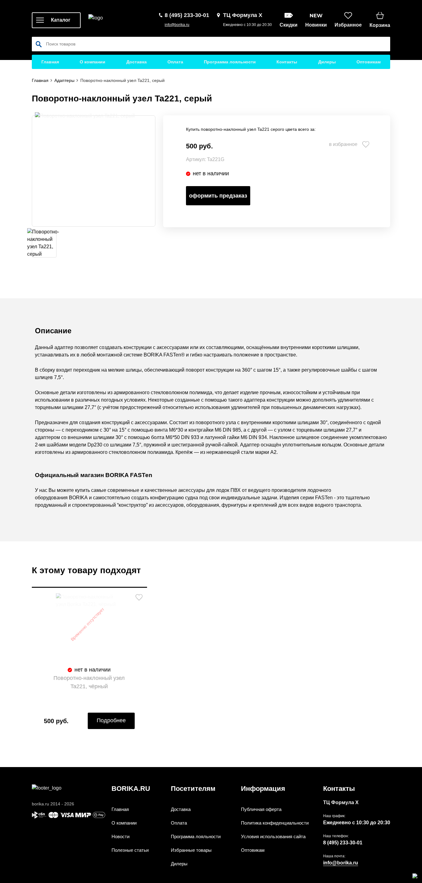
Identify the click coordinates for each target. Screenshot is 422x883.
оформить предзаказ (218, 196)
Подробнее (111, 720)
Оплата (175, 61)
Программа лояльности (230, 61)
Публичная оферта (261, 809)
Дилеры (327, 61)
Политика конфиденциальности (275, 822)
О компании (92, 61)
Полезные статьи (130, 850)
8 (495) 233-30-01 (342, 842)
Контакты (286, 61)
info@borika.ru (177, 25)
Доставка (136, 61)
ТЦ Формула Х (341, 802)
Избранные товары (191, 850)
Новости (120, 836)
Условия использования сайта (273, 836)
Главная (50, 61)
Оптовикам (369, 61)
